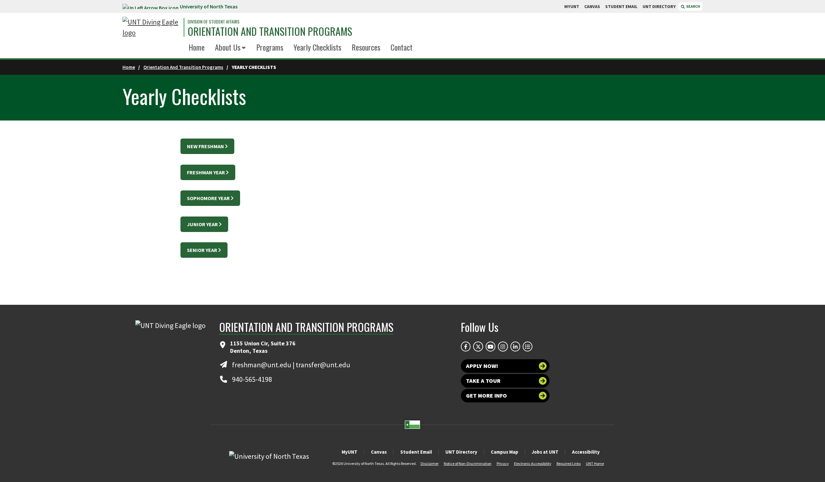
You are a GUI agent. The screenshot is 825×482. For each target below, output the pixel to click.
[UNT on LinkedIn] (515, 346)
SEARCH (692, 6)
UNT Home (595, 463)
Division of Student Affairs (213, 21)
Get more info (486, 395)
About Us (227, 47)
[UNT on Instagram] (503, 346)
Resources (366, 47)
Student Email (416, 452)
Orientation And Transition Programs (183, 67)
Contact (401, 47)
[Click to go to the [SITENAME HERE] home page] (151, 27)
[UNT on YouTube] (490, 346)
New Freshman (205, 146)
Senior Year (202, 250)
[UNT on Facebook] (466, 346)
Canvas (379, 452)
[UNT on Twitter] (478, 346)
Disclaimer (430, 463)
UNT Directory (461, 452)
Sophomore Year (208, 198)
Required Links (569, 463)
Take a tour (483, 380)
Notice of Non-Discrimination (467, 463)
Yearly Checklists (317, 47)
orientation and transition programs (270, 31)
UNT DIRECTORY (659, 6)
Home (197, 47)
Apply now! (482, 366)
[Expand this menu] (244, 48)
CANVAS (592, 6)
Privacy (503, 463)
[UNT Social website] (527, 346)
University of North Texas (209, 6)
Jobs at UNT (545, 452)
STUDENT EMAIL (621, 6)
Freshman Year (206, 172)
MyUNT (349, 452)
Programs (269, 47)
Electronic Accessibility (532, 463)
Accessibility (586, 452)
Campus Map (504, 452)
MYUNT (571, 6)
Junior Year (202, 224)
